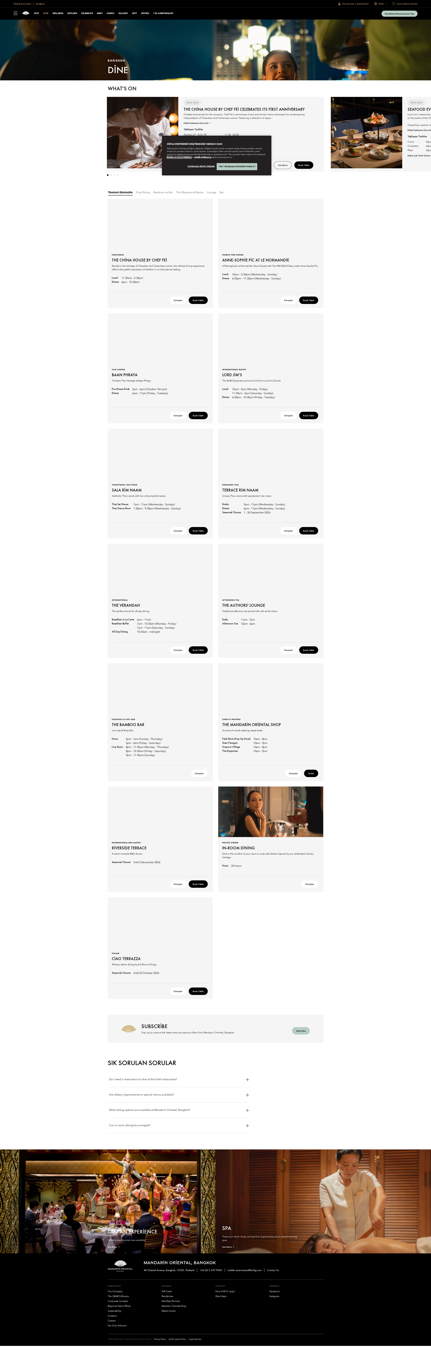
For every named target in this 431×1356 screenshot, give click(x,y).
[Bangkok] (26, 13)
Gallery (123, 13)
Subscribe (301, 1030)
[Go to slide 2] (111, 175)
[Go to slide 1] (107, 175)
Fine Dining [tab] (143, 192)
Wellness (58, 13)
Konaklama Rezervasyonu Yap (399, 13)
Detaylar (178, 300)
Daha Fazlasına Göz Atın (196, 123)
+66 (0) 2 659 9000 (211, 1270)
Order (311, 773)
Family (110, 13)
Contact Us (273, 1270)
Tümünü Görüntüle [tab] (120, 192)
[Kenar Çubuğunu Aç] (15, 13)
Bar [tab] (222, 192)
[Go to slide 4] (118, 175)
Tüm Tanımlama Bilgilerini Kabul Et (237, 166)
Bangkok (40, 3)
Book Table (303, 165)
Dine (45, 13)
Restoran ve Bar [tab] (163, 192)
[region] (216, 155)
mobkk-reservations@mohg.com (244, 1270)
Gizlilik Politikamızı (203, 157)
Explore (72, 13)
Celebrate (87, 13)
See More (283, 165)
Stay (36, 13)
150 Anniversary (163, 13)
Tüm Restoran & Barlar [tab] (190, 192)
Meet (100, 13)
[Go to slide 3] (114, 175)
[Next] (313, 133)
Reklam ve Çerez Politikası (179, 157)
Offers (145, 13)
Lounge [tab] (211, 192)
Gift (134, 13)
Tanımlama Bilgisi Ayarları (201, 166)
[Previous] (118, 133)
